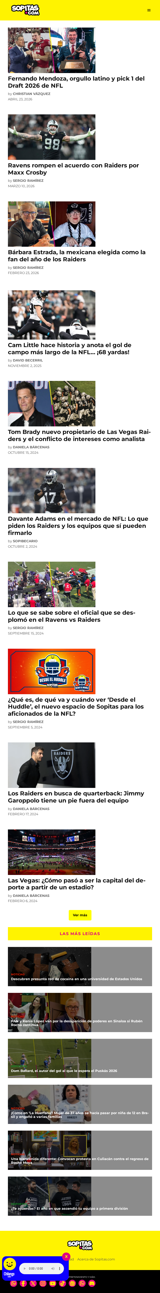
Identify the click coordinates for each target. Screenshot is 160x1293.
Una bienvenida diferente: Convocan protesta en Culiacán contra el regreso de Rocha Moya (80, 1161)
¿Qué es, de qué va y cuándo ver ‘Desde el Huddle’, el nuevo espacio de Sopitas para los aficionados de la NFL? (76, 706)
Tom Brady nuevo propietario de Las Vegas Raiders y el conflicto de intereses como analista (79, 435)
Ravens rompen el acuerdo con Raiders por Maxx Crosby (73, 169)
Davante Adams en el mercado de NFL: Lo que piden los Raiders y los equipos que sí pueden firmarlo (78, 525)
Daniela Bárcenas (31, 447)
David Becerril (28, 360)
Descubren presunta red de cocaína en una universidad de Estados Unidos (76, 979)
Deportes (19, 1066)
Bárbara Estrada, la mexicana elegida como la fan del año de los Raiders (77, 256)
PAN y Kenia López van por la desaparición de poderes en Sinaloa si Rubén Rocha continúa (76, 1023)
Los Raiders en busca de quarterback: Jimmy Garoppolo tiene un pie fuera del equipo (76, 797)
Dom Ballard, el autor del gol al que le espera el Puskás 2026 (64, 1071)
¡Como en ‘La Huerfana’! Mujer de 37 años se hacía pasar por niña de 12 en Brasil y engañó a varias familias (80, 1115)
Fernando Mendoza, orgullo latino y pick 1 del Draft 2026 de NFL (76, 82)
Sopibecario (25, 541)
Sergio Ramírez (28, 181)
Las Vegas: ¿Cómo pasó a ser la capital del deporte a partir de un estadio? (77, 884)
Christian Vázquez (31, 94)
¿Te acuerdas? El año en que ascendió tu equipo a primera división (69, 1209)
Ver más (80, 915)
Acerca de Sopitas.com (96, 1259)
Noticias (18, 974)
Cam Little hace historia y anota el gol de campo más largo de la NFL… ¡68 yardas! (69, 348)
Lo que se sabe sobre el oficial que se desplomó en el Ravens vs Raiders (71, 616)
